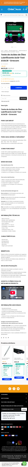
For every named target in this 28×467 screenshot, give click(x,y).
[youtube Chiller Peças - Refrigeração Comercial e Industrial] (18, 388)
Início (2, 50)
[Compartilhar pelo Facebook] (3, 337)
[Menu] (2, 9)
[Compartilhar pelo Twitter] (6, 337)
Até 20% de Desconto (13, 50)
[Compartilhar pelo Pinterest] (8, 337)
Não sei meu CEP (5, 101)
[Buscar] (26, 15)
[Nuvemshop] (14, 460)
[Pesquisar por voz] (1, 15)
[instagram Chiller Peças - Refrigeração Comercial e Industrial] (9, 388)
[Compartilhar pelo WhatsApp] (1, 338)
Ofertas (6, 50)
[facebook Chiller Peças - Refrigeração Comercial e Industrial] (14, 388)
